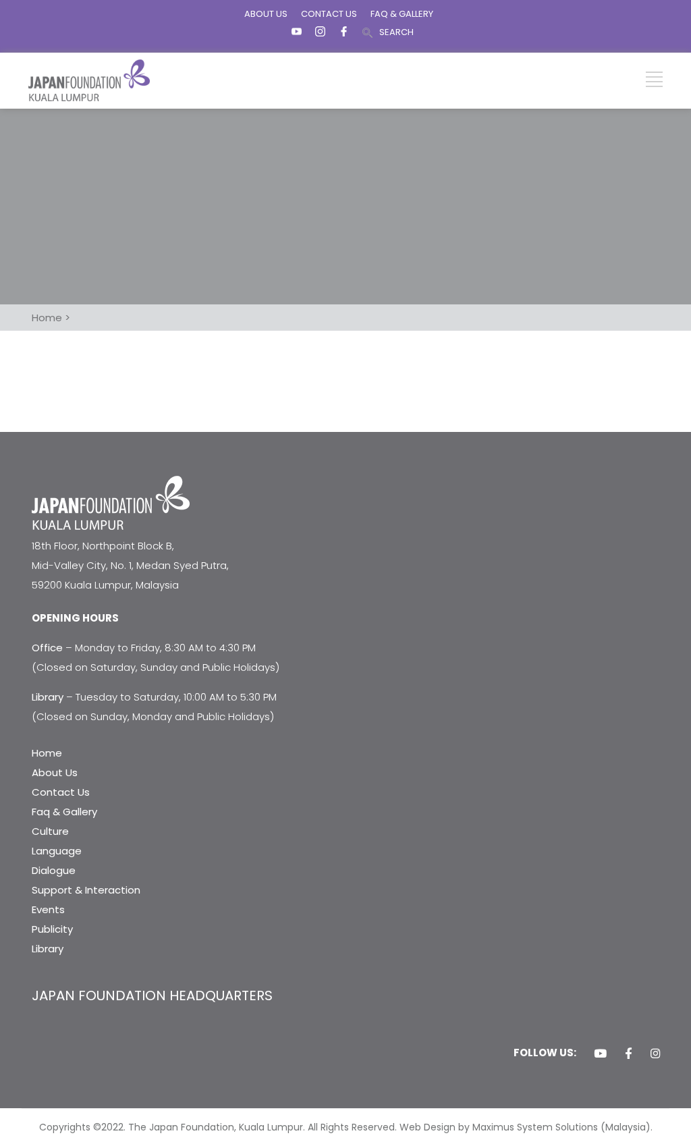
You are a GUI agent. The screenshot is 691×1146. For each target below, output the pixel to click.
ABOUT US (265, 13)
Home (47, 753)
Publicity (52, 929)
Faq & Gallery (64, 811)
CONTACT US (329, 13)
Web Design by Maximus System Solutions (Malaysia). (526, 1127)
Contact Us (61, 792)
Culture (50, 831)
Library (47, 949)
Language (57, 851)
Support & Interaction (86, 890)
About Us (55, 772)
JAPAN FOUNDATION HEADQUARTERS (152, 995)
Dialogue (54, 870)
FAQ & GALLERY (401, 13)
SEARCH (396, 32)
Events (48, 909)
